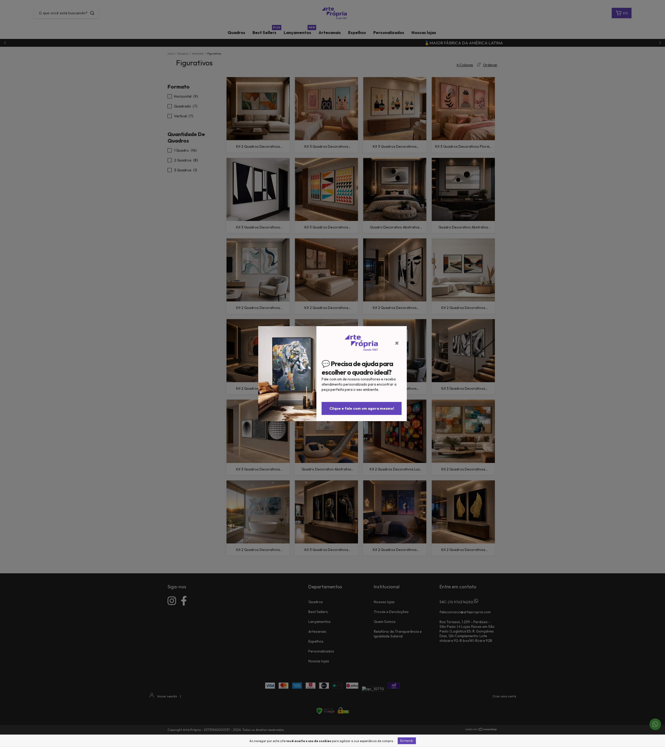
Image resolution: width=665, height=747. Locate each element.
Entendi (406, 741)
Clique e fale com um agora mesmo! (361, 408)
